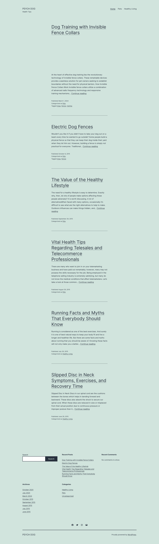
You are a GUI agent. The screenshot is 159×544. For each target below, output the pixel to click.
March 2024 (27, 496)
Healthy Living (130, 9)
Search (25, 455)
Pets (120, 9)
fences (63, 106)
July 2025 (26, 493)
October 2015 (27, 499)
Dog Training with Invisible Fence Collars (78, 460)
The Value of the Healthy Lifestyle (75, 466)
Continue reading (78, 93)
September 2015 (28, 502)
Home (112, 9)
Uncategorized (68, 496)
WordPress (132, 535)
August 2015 (27, 505)
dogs (59, 106)
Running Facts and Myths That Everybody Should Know (77, 318)
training (69, 106)
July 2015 (26, 509)
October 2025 (27, 490)
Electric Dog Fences (72, 126)
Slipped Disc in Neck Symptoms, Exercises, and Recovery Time (78, 380)
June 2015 (26, 512)
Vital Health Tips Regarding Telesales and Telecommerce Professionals (78, 470)
